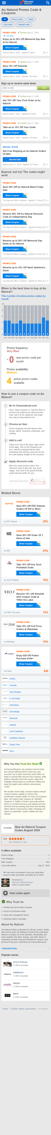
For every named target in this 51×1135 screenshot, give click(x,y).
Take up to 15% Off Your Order (19, 127)
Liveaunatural (9, 948)
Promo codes (17, 19)
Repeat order (24, 24)
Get (43, 88)
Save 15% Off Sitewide (15, 66)
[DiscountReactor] (26, 3)
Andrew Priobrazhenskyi (22, 882)
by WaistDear (9, 642)
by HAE (7, 551)
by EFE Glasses (10, 521)
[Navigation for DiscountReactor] (4, 3)
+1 (47, 52)
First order (8, 24)
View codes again (20, 893)
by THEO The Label (12, 612)
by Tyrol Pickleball (11, 580)
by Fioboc (8, 671)
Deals (31, 19)
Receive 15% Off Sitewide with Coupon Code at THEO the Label (30, 597)
